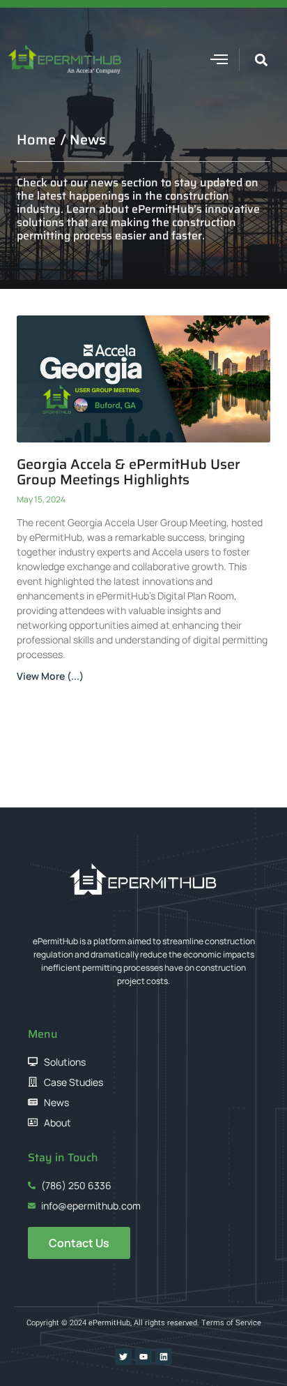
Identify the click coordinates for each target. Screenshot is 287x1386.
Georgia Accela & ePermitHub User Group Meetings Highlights (128, 472)
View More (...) (50, 676)
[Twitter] (123, 1356)
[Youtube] (143, 1356)
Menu (43, 1034)
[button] (219, 59)
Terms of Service (231, 1323)
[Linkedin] (163, 1356)
